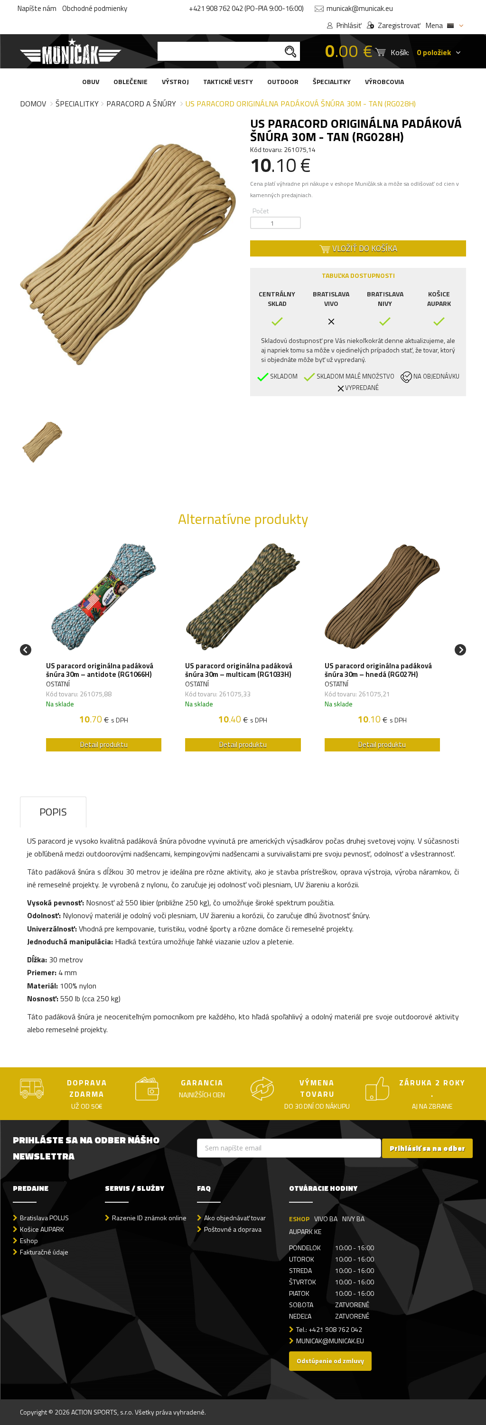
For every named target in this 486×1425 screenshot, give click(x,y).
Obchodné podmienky (94, 8)
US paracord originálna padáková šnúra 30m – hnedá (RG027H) (378, 670)
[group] (103, 650)
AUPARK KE (305, 1231)
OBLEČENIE (130, 81)
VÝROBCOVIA (384, 81)
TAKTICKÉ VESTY (228, 81)
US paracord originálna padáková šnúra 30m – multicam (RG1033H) (238, 670)
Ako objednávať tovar (235, 1218)
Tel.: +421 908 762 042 (329, 1329)
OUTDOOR (283, 81)
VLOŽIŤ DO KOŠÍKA (363, 248)
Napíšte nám (37, 8)
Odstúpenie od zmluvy (330, 1361)
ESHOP (299, 1219)
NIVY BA (353, 1219)
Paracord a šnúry (141, 103)
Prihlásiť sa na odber (427, 1148)
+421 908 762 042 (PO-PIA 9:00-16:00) (246, 8)
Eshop (29, 1240)
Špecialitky (77, 103)
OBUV (90, 81)
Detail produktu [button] (104, 744)
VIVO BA (325, 1219)
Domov (33, 103)
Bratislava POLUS (44, 1218)
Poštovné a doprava (233, 1229)
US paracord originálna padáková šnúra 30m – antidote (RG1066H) (99, 670)
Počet (260, 211)
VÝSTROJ (175, 81)
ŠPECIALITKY (332, 81)
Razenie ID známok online (149, 1218)
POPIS (53, 812)
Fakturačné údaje (44, 1252)
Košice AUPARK (42, 1229)
